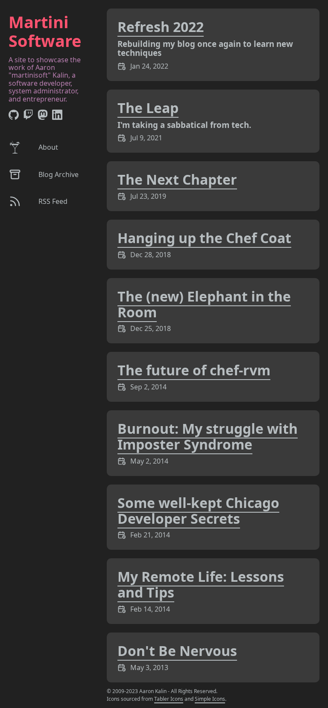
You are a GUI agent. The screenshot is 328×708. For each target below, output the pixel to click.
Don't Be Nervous (177, 650)
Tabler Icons (168, 698)
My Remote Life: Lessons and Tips (200, 584)
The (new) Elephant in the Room (204, 304)
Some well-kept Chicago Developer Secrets (198, 510)
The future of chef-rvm (193, 370)
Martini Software (45, 31)
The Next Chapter (177, 179)
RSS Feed (52, 201)
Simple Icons (210, 698)
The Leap (148, 108)
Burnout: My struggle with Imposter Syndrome (207, 436)
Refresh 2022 (160, 26)
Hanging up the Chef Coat (204, 238)
